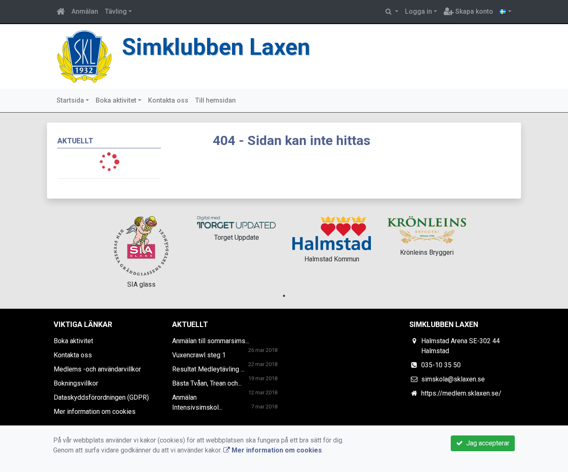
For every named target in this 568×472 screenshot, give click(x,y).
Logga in (418, 11)
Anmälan (85, 11)
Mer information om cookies (95, 411)
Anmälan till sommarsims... (210, 341)
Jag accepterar (486, 443)
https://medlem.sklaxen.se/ (461, 393)
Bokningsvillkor (76, 383)
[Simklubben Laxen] (84, 56)
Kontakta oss (168, 100)
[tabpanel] (141, 251)
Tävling (116, 11)
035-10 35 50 (441, 365)
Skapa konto (473, 11)
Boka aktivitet (116, 100)
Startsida (70, 100)
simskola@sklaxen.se (453, 379)
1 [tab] (284, 296)
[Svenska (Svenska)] (505, 11)
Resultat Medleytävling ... (208, 369)
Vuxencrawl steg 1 (199, 355)
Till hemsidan (215, 100)
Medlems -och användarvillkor (97, 369)
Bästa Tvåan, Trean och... (207, 383)
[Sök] (392, 11)
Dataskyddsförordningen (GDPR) (101, 397)
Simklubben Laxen (216, 47)
